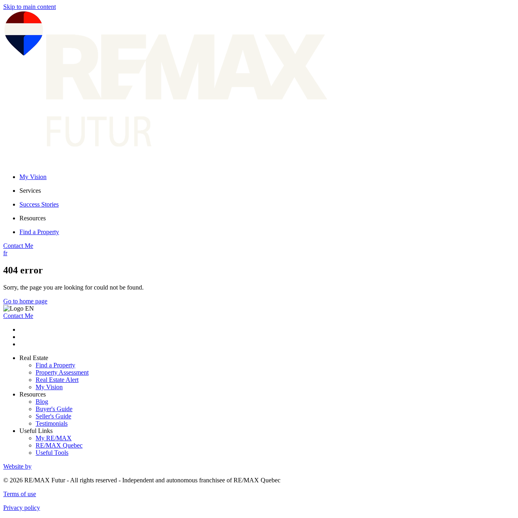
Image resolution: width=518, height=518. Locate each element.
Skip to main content (29, 6)
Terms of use (19, 493)
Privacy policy (21, 507)
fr (5, 252)
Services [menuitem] (30, 190)
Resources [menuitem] (32, 218)
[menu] (267, 190)
